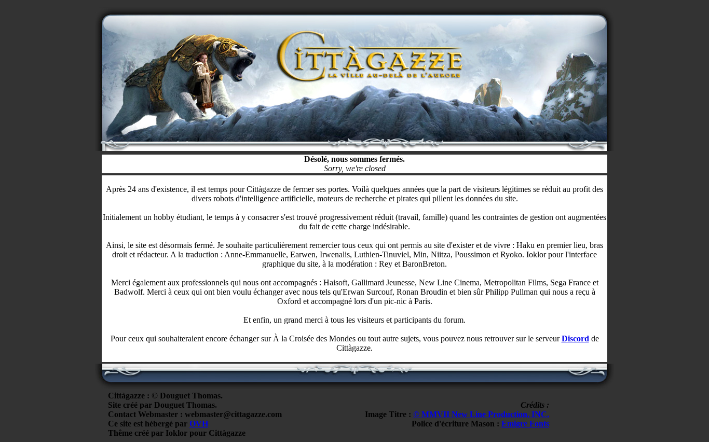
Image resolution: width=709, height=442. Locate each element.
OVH (198, 423)
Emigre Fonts (525, 423)
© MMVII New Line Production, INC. (481, 414)
